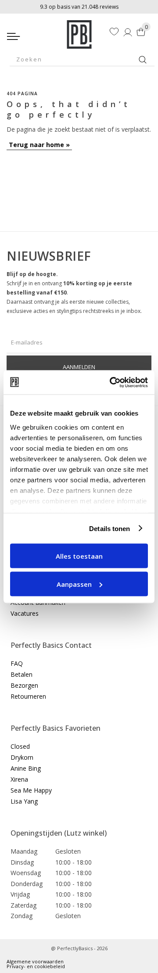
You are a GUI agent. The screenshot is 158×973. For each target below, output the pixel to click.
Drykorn (22, 757)
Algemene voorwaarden (35, 961)
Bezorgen (24, 685)
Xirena (19, 779)
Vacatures (25, 613)
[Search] (142, 59)
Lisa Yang (24, 801)
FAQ (17, 663)
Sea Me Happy (31, 790)
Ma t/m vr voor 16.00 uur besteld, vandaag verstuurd (79, 6)
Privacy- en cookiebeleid (36, 966)
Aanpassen (74, 583)
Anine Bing (26, 768)
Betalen (21, 674)
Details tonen (109, 528)
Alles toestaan (79, 556)
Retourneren (28, 696)
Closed (20, 746)
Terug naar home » (39, 144)
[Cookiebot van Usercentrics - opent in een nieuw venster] (111, 382)
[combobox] (82, 59)
